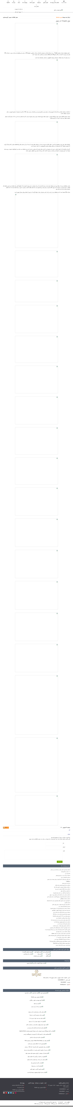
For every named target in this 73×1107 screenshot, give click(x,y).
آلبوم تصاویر (45, 2)
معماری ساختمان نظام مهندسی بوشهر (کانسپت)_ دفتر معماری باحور (58, 896)
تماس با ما (36, 6)
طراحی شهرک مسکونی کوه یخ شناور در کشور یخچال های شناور (59, 935)
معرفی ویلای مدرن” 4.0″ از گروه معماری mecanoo (61, 916)
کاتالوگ (8, 2)
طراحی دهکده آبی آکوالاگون (64, 898)
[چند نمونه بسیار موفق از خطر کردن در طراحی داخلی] (37, 1024)
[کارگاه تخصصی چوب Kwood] (37, 997)
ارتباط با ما (60, 1102)
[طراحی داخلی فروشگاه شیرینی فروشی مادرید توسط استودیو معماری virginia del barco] (37, 1030)
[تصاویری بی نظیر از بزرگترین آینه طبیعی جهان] (37, 1056)
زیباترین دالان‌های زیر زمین (65, 877)
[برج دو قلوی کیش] (38, 951)
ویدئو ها (67, 961)
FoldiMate (67, 881)
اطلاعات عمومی (12, 17)
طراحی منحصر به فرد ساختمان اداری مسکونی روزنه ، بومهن (59, 894)
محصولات (39, 2)
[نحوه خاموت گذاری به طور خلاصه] (37, 1069)
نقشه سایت (66, 1102)
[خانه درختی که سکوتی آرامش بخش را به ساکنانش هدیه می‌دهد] (37, 1050)
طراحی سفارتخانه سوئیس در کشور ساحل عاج (61, 887)
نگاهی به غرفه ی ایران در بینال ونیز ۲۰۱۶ (62, 937)
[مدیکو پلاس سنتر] (47, 951)
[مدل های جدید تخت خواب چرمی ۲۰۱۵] (37, 1018)
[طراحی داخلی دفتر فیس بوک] (37, 1062)
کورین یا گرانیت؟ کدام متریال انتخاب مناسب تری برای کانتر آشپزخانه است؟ (57, 929)
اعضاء (19, 2)
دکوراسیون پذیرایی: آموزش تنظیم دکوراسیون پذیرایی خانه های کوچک (58, 900)
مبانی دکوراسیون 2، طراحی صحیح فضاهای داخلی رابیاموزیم (59, 927)
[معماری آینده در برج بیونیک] (37, 1066)
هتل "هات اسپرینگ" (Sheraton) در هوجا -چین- (61, 939)
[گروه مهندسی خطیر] (58, 9)
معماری (4, 17)
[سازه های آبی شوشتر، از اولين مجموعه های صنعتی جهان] (37, 1053)
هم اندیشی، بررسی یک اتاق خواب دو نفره (62, 945)
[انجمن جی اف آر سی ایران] (37, 1006)
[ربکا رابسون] (30, 963)
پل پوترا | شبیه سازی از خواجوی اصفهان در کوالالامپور (60, 910)
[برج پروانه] (40, 953)
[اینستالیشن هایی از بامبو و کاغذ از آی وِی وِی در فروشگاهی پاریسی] (37, 1034)
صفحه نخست (63, 2)
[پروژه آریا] (48, 953)
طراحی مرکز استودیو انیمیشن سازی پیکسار (62, 885)
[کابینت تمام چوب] (36, 992)
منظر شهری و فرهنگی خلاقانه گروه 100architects (61, 943)
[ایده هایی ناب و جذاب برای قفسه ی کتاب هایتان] (37, 1059)
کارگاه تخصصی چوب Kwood (62, 990)
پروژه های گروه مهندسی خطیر (61, 949)
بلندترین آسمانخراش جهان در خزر (64, 906)
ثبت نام (16, 11)
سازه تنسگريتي (67, 902)
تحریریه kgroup (59, 17)
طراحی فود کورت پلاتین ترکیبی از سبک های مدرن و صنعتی (59, 869)
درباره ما (13, 2)
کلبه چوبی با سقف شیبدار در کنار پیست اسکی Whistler (60, 933)
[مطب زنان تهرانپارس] (28, 953)
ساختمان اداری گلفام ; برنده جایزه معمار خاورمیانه (61, 892)
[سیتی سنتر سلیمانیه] (38, 955)
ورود (20, 11)
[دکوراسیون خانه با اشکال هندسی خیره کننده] (37, 1043)
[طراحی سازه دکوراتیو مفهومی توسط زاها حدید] (37, 1072)
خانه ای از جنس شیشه (65, 883)
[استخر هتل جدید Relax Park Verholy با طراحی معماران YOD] (37, 1040)
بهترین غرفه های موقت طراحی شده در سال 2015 (61, 914)
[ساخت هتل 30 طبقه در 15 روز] (39, 963)
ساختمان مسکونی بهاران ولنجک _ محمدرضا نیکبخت (61, 925)
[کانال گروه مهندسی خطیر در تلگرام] (37, 1000)
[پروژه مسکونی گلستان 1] (27, 951)
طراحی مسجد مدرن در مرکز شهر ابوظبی (62, 875)
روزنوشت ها (24, 2)
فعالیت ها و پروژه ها (54, 2)
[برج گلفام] (48, 955)
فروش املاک (32, 2)
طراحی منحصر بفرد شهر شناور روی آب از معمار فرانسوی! (59, 908)
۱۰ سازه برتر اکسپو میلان (65, 871)
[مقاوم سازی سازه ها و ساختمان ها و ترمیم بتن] (37, 1027)
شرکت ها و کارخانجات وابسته (18, 1085)
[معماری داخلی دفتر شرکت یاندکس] (37, 1037)
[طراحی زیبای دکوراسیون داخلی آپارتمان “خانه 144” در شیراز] (37, 1046)
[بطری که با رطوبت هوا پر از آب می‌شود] (37, 1021)
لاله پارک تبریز (67, 873)
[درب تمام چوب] (28, 992)
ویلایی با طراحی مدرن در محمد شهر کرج (62, 931)
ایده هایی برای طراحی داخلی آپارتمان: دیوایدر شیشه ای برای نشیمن (58, 879)
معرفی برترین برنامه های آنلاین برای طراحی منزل (61, 912)
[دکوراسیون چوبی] (44, 992)
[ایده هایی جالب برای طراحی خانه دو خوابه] (37, 1011)
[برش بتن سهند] (37, 1003)
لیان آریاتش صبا (20, 1087)
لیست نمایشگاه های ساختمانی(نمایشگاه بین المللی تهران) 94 (59, 941)
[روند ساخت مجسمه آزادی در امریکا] (37, 1015)
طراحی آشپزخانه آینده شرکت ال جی (63, 923)
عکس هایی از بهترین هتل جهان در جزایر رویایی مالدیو (60, 904)
